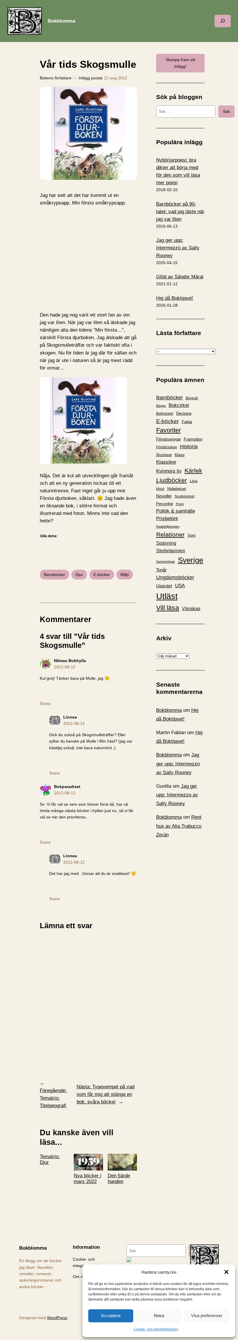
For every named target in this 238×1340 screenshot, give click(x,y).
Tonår (161, 570)
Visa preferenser (206, 1315)
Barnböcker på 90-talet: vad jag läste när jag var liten (180, 211)
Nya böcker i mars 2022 (87, 1178)
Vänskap (191, 608)
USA (180, 585)
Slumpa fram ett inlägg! (180, 62)
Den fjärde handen (119, 1178)
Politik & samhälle (175, 511)
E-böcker (101, 574)
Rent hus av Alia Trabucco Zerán (178, 825)
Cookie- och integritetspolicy (156, 1329)
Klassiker (166, 462)
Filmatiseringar (168, 439)
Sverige (190, 560)
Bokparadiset (67, 786)
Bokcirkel (179, 405)
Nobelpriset (176, 489)
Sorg (191, 535)
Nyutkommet (184, 496)
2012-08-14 (74, 723)
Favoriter (168, 430)
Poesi (180, 504)
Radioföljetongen (167, 526)
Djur (79, 574)
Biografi (192, 398)
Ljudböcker (171, 480)
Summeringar (165, 561)
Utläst (167, 596)
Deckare (184, 413)
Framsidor (193, 439)
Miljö (124, 574)
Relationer (170, 534)
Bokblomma (61, 21)
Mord (160, 489)
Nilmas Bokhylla (70, 660)
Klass (180, 454)
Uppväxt (164, 585)
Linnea (70, 717)
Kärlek (193, 470)
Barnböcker (54, 574)
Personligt (164, 504)
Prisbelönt (167, 518)
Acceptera (110, 1315)
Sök (226, 111)
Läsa (194, 481)
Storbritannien (170, 550)
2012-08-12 (64, 667)
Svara (45, 703)
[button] (226, 1272)
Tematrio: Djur (50, 1159)
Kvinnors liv (169, 471)
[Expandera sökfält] (222, 21)
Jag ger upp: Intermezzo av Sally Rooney (178, 763)
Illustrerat (164, 455)
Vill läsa (167, 608)
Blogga (161, 405)
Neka (159, 1315)
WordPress (57, 1317)
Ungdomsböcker (175, 577)
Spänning (166, 543)
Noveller (164, 496)
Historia (189, 446)
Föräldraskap (166, 447)
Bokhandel (164, 413)
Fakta (187, 421)
